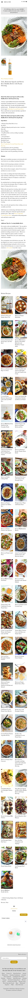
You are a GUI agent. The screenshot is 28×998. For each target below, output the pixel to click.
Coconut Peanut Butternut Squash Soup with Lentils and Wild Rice (6, 399)
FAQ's (12, 984)
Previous (3, 902)
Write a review (23, 914)
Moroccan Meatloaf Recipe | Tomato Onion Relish (20, 451)
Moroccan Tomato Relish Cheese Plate (19, 682)
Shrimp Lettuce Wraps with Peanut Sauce (20, 503)
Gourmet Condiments (15, 975)
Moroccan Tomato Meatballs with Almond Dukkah (20, 580)
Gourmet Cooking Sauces (14, 980)
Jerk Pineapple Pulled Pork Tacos (6, 841)
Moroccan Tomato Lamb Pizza (7, 553)
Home (3, 973)
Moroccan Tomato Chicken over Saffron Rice (6, 504)
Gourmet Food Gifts (12, 981)
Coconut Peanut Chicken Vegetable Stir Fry (7, 734)
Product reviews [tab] (6, 918)
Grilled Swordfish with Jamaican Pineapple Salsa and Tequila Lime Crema (20, 371)
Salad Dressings (17, 978)
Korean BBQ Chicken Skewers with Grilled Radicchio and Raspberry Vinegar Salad (20, 343)
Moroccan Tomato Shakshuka (19, 316)
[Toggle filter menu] (25, 921)
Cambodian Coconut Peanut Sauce (15, 109)
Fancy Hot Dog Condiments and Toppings (19, 841)
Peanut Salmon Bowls (6, 866)
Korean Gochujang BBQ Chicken (7, 816)
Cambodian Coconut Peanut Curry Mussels (6, 710)
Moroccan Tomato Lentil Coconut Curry (21, 605)
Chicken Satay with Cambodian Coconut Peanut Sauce (6, 606)
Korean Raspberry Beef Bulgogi (20, 816)
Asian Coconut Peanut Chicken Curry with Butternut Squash (20, 554)
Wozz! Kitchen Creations (7, 78)
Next (7, 902)
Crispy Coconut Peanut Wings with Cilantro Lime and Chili (6, 632)
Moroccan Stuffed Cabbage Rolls (5, 477)
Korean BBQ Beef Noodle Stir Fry (5, 891)
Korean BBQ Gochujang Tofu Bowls (7, 579)
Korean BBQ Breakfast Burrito (20, 529)
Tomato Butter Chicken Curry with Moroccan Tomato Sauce (20, 632)
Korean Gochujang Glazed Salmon (19, 657)
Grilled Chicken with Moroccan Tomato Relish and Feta (20, 425)
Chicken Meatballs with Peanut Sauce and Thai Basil (6, 341)
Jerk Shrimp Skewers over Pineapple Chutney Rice (6, 790)
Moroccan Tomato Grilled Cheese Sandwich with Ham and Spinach (7, 684)
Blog (17, 983)
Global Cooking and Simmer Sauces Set (6, 316)
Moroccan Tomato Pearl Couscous (6, 760)
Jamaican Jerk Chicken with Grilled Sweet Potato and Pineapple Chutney (6, 452)
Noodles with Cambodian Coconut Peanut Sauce (20, 735)
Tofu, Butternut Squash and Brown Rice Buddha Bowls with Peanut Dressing (21, 791)
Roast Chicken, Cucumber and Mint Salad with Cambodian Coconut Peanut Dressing (20, 763)
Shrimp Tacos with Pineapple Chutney (19, 710)
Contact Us (9, 973)
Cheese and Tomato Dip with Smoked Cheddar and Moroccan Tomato (20, 398)
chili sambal (9, 247)
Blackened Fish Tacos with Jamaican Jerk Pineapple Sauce (20, 478)
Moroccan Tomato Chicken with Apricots (6, 529)
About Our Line (19, 984)
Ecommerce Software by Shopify (14, 990)
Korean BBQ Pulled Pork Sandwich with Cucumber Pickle (7, 425)
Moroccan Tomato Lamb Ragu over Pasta (7, 369)
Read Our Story (17, 973)
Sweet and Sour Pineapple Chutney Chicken (5, 657)
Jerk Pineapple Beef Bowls (20, 866)
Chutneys (9, 978)
